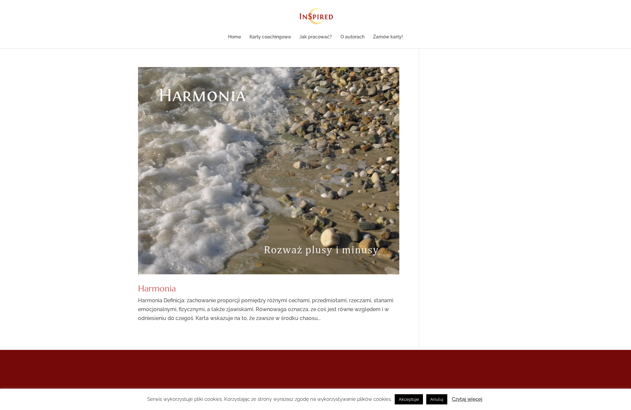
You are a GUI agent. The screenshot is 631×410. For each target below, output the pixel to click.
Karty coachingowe (270, 36)
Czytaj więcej (467, 399)
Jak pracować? (315, 36)
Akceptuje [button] (409, 399)
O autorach (352, 36)
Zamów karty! (388, 36)
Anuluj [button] (436, 399)
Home (234, 36)
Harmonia (157, 288)
